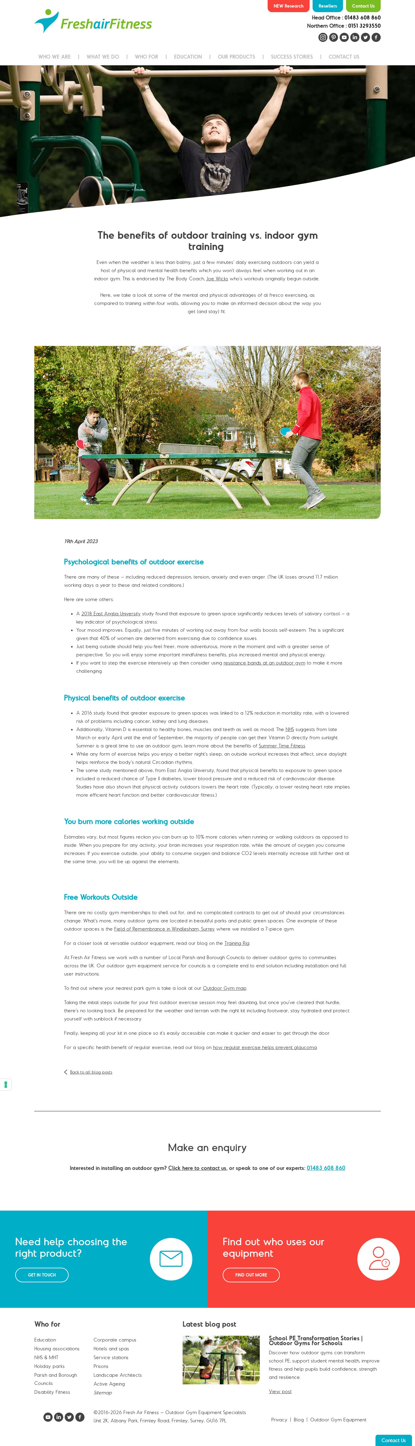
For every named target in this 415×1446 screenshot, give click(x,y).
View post (280, 1391)
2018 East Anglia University (111, 613)
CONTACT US (344, 56)
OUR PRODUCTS (236, 56)
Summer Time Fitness (282, 746)
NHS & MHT (46, 1357)
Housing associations (57, 1348)
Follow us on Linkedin (354, 37)
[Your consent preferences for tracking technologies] (6, 1084)
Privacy (279, 1420)
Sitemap (103, 1393)
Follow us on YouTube (344, 37)
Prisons (101, 1366)
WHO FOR (146, 56)
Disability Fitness (52, 1392)
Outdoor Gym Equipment (338, 1420)
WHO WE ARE (54, 56)
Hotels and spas (111, 1348)
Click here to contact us (197, 1167)
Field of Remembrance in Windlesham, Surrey (164, 929)
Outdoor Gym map (224, 988)
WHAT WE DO (103, 56)
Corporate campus (115, 1340)
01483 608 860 (363, 17)
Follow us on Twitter (365, 37)
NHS (290, 729)
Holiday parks (49, 1366)
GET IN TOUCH (42, 1275)
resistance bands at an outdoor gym (264, 663)
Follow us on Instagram (323, 37)
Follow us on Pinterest (333, 37)
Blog (299, 1420)
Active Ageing (109, 1384)
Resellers (328, 6)
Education (45, 1340)
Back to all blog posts (91, 1072)
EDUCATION (188, 56)
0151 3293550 (364, 25)
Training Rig (237, 943)
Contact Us (363, 6)
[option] (207, 141)
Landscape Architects (118, 1375)
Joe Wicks (217, 278)
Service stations (111, 1357)
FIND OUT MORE (251, 1275)
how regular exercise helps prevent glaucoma (265, 1047)
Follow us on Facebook (376, 37)
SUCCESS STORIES (292, 56)
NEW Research (289, 6)
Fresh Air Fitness (93, 21)
